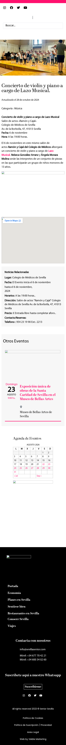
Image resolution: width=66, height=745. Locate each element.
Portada (13, 586)
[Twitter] (20, 9)
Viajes (12, 626)
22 (43, 464)
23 (49, 464)
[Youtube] (27, 9)
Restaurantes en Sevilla (23, 613)
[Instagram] (6, 9)
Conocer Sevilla (18, 619)
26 (26, 468)
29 (43, 468)
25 (21, 468)
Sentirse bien (16, 606)
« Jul (16, 476)
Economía (14, 593)
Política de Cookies (33, 718)
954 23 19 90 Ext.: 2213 (23, 322)
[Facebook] (13, 9)
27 (32, 468)
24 (15, 468)
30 (49, 468)
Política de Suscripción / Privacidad (33, 725)
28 (38, 468)
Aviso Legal (33, 732)
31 (15, 472)
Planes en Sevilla (19, 600)
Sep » (39, 476)
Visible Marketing (37, 739)
